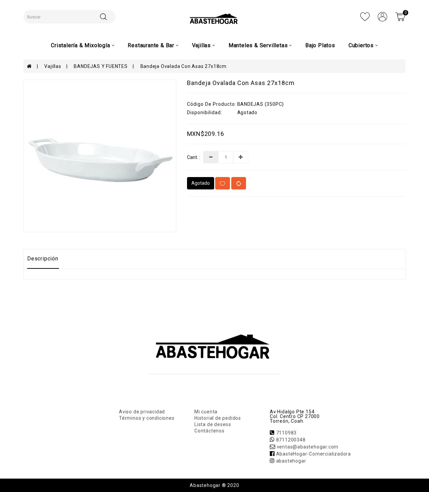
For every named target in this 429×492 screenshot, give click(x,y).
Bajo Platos (320, 45)
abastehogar (291, 461)
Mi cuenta (206, 411)
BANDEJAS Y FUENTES (100, 66)
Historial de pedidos (217, 418)
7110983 (286, 432)
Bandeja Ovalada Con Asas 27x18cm (183, 66)
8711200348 (291, 439)
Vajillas (52, 66)
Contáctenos (209, 430)
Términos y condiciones (147, 418)
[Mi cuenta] (382, 16)
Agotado (200, 183)
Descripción (42, 258)
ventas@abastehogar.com (308, 446)
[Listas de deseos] (365, 16)
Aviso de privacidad (142, 411)
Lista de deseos (212, 424)
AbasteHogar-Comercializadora (313, 454)
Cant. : (193, 157)
